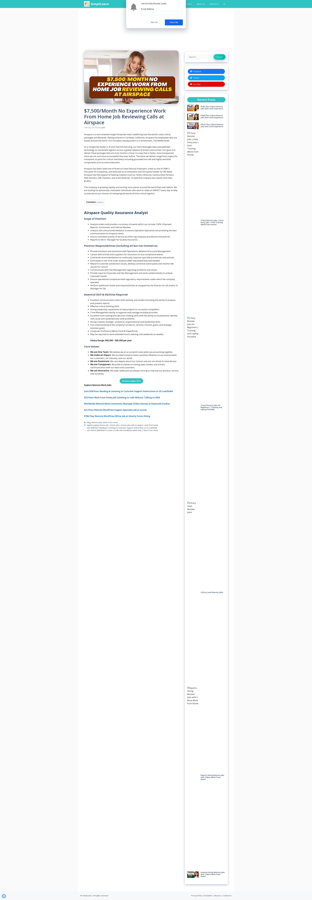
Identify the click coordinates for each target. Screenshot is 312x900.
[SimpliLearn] (87, 4)
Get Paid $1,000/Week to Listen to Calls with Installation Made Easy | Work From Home (122, 430)
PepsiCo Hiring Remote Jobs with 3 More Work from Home (212, 777)
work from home (151, 425)
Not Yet (154, 22)
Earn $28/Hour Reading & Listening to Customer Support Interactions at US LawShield (128, 391)
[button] (224, 4)
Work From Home (110, 422)
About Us (201, 4)
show (100, 202)
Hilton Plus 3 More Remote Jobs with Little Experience (212, 125)
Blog (89, 422)
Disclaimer (208, 896)
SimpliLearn (100, 4)
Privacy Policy (196, 896)
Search (219, 57)
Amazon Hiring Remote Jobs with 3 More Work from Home (213, 874)
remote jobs (114, 425)
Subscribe (173, 22)
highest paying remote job (97, 425)
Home (189, 4)
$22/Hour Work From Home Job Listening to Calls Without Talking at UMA (122, 397)
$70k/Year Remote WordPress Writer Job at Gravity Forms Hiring (117, 416)
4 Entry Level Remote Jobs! (212, 592)
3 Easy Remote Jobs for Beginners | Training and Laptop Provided (211, 407)
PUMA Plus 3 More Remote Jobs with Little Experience (212, 116)
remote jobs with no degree (132, 425)
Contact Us (214, 4)
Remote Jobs (97, 422)
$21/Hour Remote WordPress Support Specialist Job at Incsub (115, 410)
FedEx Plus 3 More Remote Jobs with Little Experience (212, 107)
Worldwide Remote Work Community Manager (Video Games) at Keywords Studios (127, 403)
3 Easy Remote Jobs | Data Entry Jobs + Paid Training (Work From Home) (212, 222)
